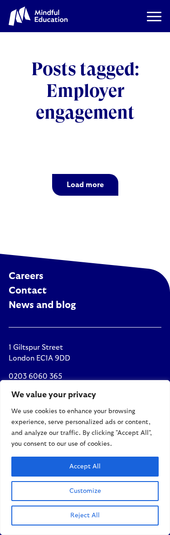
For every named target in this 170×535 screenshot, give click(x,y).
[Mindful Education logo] (38, 16)
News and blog (42, 305)
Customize (85, 491)
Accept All (85, 466)
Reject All (85, 515)
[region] (85, 457)
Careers (26, 276)
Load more (85, 184)
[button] (154, 16)
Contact (28, 290)
